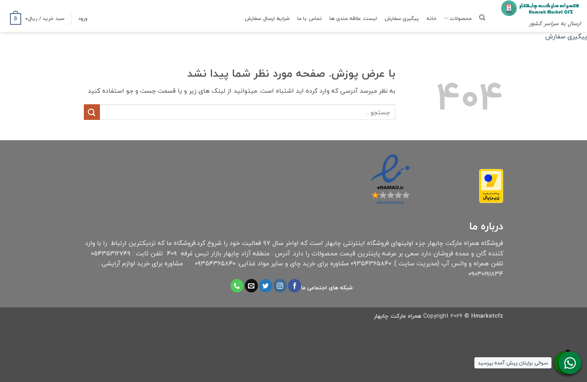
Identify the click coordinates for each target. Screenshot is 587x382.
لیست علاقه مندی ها (353, 18)
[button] (82, 18)
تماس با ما (309, 18)
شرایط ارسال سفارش (267, 18)
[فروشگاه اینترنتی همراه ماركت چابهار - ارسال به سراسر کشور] (541, 8)
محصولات (461, 18)
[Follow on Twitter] (265, 285)
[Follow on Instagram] (280, 285)
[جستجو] (482, 17)
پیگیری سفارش (402, 18)
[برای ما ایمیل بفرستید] (251, 285)
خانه (431, 18)
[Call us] (237, 285)
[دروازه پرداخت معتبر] (491, 185)
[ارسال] (92, 112)
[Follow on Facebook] (294, 285)
